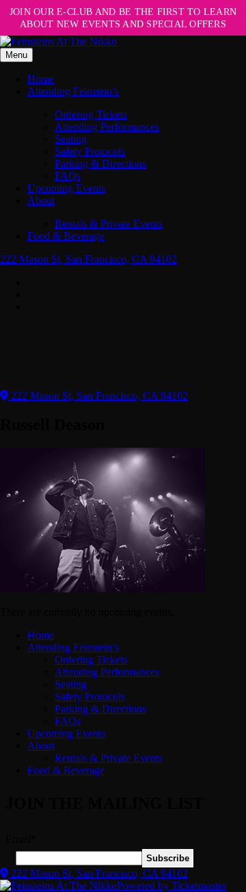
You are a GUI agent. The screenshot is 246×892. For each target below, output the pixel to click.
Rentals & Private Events (109, 223)
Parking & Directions (100, 163)
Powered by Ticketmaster (171, 885)
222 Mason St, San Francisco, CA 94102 (88, 259)
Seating (71, 139)
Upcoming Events (66, 188)
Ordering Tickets (91, 114)
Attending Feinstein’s (73, 91)
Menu (16, 55)
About (41, 200)
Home (40, 79)
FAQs (68, 176)
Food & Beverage (66, 236)
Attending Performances (107, 126)
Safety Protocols (90, 151)
